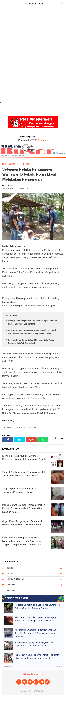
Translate (43, 140)
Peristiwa (20, 164)
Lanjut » (58, 666)
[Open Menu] (4, 3)
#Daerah (7, 427)
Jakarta (11, 585)
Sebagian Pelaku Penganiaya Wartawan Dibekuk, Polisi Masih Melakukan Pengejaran (29, 174)
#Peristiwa (21, 427)
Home (4, 164)
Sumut (28, 164)
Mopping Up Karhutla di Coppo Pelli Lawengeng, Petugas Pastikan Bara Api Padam (37, 606)
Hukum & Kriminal (16, 579)
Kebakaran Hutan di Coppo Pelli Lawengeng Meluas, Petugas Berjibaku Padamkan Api (35, 619)
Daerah (12, 164)
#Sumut (33, 427)
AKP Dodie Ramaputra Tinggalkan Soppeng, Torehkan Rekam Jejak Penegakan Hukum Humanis (35, 633)
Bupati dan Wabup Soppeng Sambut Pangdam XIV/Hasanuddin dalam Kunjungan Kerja (37, 656)
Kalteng (11, 590)
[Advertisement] (33, 17)
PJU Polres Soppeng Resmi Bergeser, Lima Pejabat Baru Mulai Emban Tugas (35, 644)
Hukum (10, 574)
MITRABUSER (40, 691)
